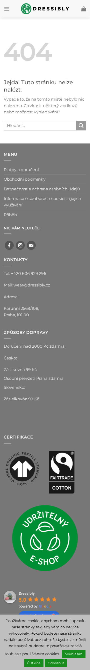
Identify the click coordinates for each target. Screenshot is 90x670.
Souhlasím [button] (73, 654)
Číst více (33, 663)
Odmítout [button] (56, 663)
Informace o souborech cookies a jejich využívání (42, 201)
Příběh (10, 214)
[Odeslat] (81, 125)
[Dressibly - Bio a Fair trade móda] (45, 8)
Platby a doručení (21, 169)
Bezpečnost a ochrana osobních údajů (42, 189)
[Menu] (7, 9)
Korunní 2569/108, (21, 308)
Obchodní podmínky (25, 179)
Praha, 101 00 (16, 315)
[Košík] (83, 8)
